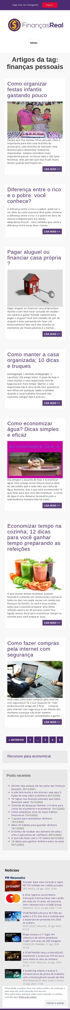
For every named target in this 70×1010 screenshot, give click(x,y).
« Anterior (16, 739)
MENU (33, 42)
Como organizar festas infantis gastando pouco (27, 89)
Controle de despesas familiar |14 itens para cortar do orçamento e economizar (37, 807)
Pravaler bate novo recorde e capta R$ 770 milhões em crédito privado (43, 884)
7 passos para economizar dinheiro (31, 818)
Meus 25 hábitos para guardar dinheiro (34, 825)
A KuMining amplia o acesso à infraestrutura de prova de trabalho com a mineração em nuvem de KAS (43, 974)
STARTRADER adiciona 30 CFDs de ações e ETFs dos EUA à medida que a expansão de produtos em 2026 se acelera (43, 917)
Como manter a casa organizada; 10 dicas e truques (33, 360)
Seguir (49, 5)
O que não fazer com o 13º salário (30, 838)
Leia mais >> (52, 169)
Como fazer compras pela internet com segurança (33, 649)
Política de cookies (28, 997)
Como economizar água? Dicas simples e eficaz (33, 429)
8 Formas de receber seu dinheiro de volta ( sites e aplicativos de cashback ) (36, 833)
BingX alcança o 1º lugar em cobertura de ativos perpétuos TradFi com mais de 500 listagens (42, 937)
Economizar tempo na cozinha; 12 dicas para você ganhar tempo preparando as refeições (34, 537)
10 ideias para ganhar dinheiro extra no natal (37, 841)
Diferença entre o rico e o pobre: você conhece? (34, 195)
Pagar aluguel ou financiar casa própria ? (34, 257)
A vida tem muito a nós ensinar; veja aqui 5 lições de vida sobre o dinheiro (36, 794)
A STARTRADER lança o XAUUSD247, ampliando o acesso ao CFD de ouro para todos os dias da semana (43, 956)
